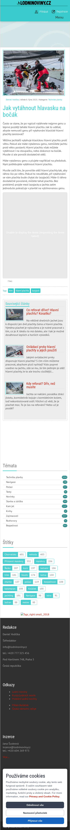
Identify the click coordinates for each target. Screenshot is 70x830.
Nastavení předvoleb (35, 813)
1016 (65, 477)
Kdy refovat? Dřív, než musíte (35, 397)
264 (65, 496)
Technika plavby (55, 99)
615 (65, 525)
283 (65, 501)
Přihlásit (43, 11)
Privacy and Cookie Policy (44, 796)
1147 (65, 506)
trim (11, 290)
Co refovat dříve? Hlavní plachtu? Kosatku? (35, 323)
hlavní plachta (22, 290)
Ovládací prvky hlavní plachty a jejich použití (35, 360)
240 (65, 482)
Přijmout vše (35, 820)
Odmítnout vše (35, 805)
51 (66, 520)
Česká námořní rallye (24, 708)
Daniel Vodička (12, 99)
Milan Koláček (20, 705)
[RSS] (4, 477)
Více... (6, 757)
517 (65, 487)
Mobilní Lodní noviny (24, 698)
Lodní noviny (19, 691)
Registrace (62, 11)
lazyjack (35, 290)
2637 (65, 516)
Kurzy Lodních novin (24, 695)
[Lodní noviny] (34, 3)
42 (66, 492)
